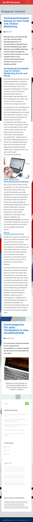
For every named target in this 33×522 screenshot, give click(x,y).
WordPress (27, 520)
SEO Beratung (20, 505)
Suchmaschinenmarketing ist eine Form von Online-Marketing (16, 22)
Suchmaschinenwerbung (12, 219)
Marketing (24, 502)
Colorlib (16, 520)
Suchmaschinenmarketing (21, 507)
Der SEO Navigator (11, 2)
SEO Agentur (12, 505)
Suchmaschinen (9, 507)
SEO (8, 454)
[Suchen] (27, 403)
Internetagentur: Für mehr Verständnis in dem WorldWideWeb (16, 329)
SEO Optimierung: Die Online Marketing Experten (15, 415)
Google (12, 502)
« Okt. (6, 491)
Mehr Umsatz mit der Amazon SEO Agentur (14, 434)
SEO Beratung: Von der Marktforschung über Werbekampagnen (16, 420)
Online (8, 450)
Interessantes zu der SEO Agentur (14, 430)
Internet (9, 447)
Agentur (7, 502)
